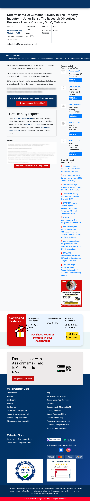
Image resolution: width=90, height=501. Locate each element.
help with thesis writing (23, 118)
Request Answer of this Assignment (32, 166)
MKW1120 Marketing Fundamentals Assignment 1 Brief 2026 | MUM (71, 196)
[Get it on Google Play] (61, 371)
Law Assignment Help (55, 418)
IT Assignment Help (54, 410)
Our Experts (11, 400)
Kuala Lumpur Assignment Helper (20, 439)
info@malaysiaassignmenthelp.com (62, 445)
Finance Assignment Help (17, 418)
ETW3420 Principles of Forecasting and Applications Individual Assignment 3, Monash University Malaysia (70, 208)
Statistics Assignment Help (57, 428)
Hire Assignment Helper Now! (32, 103)
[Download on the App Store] (61, 366)
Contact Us (11, 407)
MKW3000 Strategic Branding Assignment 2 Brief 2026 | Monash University (71, 187)
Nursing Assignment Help (56, 414)
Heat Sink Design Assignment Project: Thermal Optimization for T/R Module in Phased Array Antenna (71, 270)
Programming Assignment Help (58, 421)
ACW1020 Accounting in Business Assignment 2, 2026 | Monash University (71, 178)
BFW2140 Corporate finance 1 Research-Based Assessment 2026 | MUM (70, 168)
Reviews (10, 403)
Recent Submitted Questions (58, 400)
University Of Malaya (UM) (17, 410)
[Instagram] (68, 450)
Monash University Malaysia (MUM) (14, 32)
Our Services (12, 393)
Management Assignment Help (19, 421)
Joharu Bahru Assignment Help (19, 443)
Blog (48, 393)
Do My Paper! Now (72, 336)
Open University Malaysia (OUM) (59, 407)
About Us (10, 396)
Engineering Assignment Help (58, 425)
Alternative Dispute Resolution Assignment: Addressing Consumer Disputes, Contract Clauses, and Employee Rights (71, 232)
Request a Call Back (23, 378)
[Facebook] (61, 450)
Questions (16, 55)
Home (7, 55)
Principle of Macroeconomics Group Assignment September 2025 (71, 220)
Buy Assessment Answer (56, 396)
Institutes (50, 403)
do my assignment (32, 124)
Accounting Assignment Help (18, 414)
